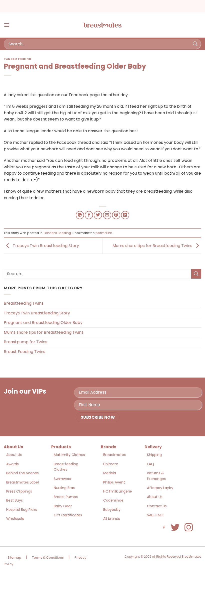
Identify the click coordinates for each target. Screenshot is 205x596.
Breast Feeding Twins (24, 351)
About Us (14, 454)
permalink (104, 233)
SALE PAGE (155, 515)
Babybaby (111, 509)
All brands (111, 518)
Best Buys (14, 500)
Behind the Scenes (22, 472)
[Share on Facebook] (89, 215)
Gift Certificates (68, 515)
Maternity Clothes (69, 454)
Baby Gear (63, 506)
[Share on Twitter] (98, 215)
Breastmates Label (22, 482)
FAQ (150, 463)
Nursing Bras (64, 487)
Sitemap (14, 557)
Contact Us (157, 506)
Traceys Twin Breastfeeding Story (45, 246)
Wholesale (15, 518)
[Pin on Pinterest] (116, 215)
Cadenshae (113, 500)
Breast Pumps (66, 496)
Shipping (154, 454)
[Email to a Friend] (107, 215)
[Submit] (195, 44)
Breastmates (114, 454)
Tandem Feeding (18, 59)
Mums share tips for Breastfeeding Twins (152, 246)
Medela (109, 472)
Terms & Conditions (48, 557)
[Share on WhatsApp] (80, 215)
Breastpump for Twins (25, 342)
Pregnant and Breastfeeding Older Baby (43, 322)
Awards (12, 463)
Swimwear (63, 478)
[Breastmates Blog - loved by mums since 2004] (103, 25)
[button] (7, 25)
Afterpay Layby (160, 487)
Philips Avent (114, 482)
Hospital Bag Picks (21, 509)
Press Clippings (19, 491)
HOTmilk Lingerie (117, 491)
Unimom (110, 463)
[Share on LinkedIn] (125, 215)
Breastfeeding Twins (24, 303)
